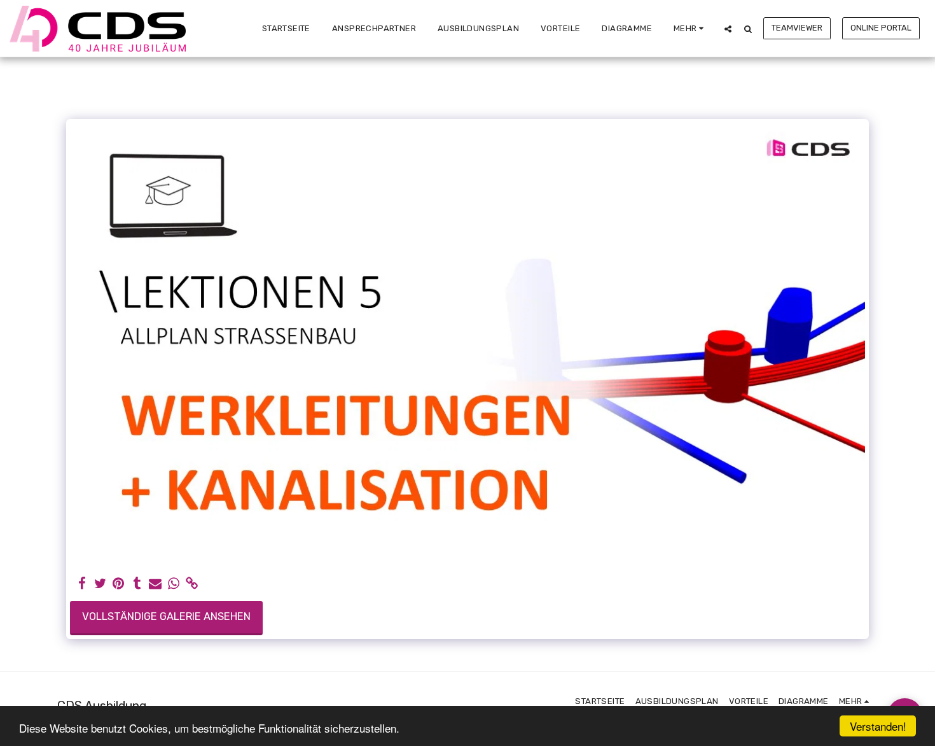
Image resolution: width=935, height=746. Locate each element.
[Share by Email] (155, 584)
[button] (728, 28)
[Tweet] (100, 584)
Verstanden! (878, 726)
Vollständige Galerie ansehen (166, 616)
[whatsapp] (174, 584)
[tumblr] (137, 584)
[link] (191, 584)
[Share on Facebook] (81, 584)
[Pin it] (118, 584)
